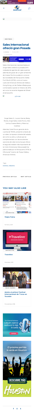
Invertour (7, 52)
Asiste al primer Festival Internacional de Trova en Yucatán (16, 294)
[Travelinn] (17, 240)
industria (12, 166)
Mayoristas (10, 212)
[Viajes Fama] (17, 202)
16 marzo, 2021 (9, 224)
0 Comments (9, 54)
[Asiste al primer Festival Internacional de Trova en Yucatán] (17, 277)
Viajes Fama (10, 217)
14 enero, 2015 (15, 52)
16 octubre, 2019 (9, 262)
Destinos (8, 39)
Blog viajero (10, 288)
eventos (5, 166)
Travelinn (9, 254)
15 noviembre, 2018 (10, 304)
